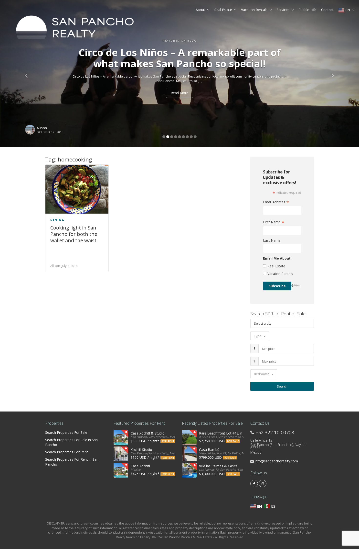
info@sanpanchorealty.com (276, 461)
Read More (179, 93)
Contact (327, 9)
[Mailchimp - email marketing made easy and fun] (295, 289)
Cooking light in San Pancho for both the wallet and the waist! (74, 234)
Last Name (272, 240)
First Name (274, 222)
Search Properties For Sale (66, 432)
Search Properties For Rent (66, 452)
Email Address (276, 202)
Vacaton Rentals (280, 273)
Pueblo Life (307, 9)
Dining (57, 220)
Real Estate (276, 266)
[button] (27, 73)
